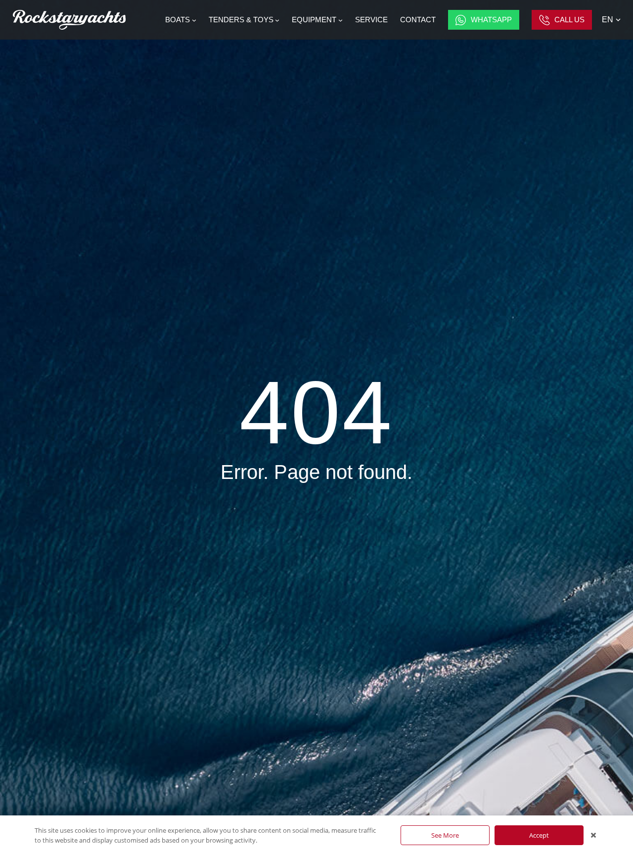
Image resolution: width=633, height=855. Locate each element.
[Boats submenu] (194, 20)
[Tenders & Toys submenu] (277, 20)
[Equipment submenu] (340, 20)
